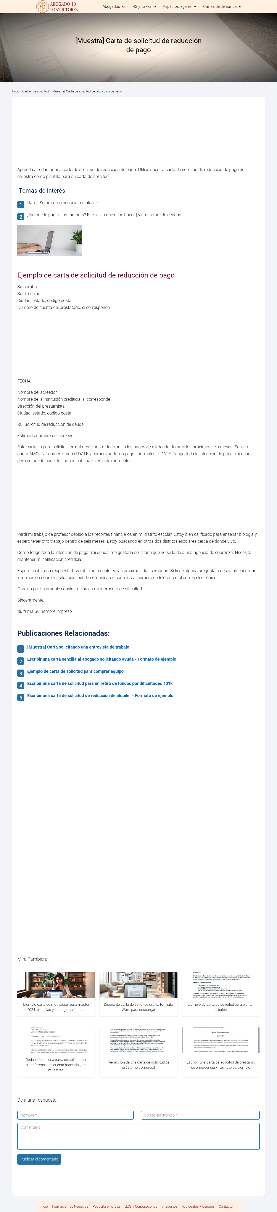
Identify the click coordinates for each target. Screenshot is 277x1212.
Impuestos (169, 1206)
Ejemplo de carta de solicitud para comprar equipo (75, 671)
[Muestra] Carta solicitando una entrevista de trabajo (78, 647)
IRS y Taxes (141, 6)
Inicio (44, 1206)
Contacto (226, 1206)
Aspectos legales (177, 6)
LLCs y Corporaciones (140, 1206)
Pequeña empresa (106, 1206)
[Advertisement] (138, 134)
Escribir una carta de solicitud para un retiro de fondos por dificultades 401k (100, 683)
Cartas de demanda (220, 6)
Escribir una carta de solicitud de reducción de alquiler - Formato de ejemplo (100, 695)
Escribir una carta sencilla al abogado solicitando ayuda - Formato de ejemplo (101, 659)
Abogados (111, 6)
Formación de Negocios (70, 1206)
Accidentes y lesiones (198, 1206)
